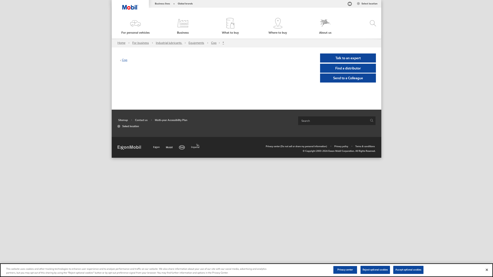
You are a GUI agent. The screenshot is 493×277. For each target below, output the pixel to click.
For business (140, 43)
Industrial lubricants (169, 43)
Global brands (185, 3)
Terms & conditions (365, 146)
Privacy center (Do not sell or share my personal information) (296, 146)
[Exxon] (156, 147)
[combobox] (337, 120)
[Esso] (182, 147)
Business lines (162, 3)
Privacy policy (341, 146)
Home (121, 43)
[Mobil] (169, 147)
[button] (135, 26)
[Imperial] (195, 146)
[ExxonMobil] (129, 147)
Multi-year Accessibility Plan (171, 120)
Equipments (196, 43)
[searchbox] (333, 120)
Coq (213, 43)
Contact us (141, 120)
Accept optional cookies (408, 269)
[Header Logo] (130, 5)
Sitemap (123, 120)
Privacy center (345, 269)
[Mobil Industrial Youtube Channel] (349, 4)
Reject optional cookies (375, 269)
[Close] (487, 269)
